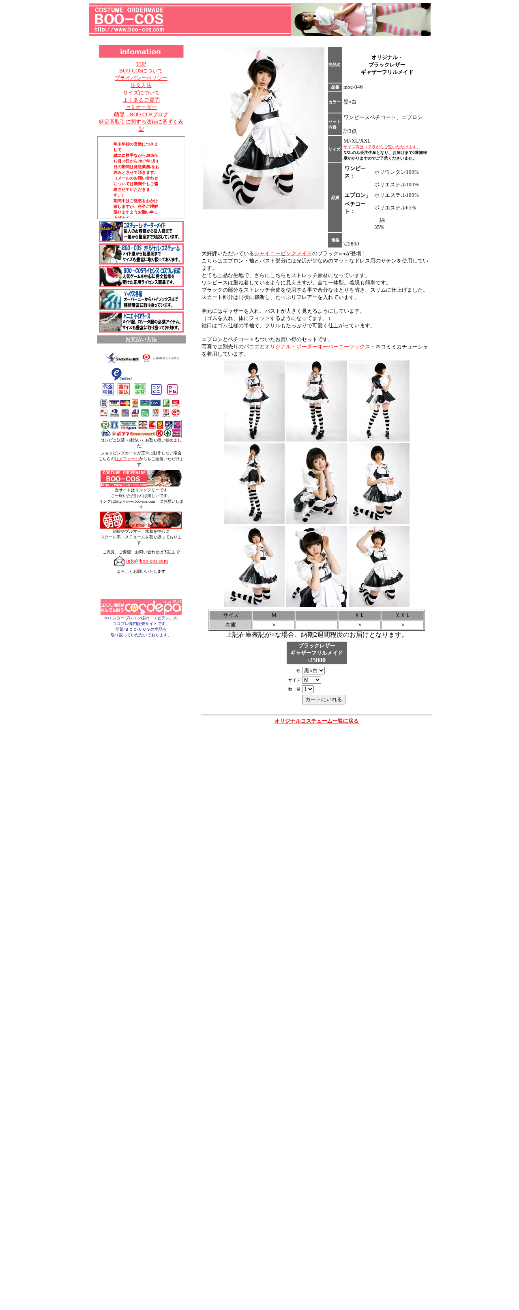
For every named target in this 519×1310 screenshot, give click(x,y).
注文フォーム (127, 459)
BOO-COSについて (141, 71)
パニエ (252, 347)
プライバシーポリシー (141, 78)
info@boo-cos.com (147, 561)
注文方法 (141, 85)
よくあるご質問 (141, 100)
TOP (141, 64)
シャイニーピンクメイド (283, 253)
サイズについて (141, 93)
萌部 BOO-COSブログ (141, 114)
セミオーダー (141, 107)
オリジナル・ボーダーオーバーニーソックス (317, 347)
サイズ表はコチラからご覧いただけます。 (381, 147)
